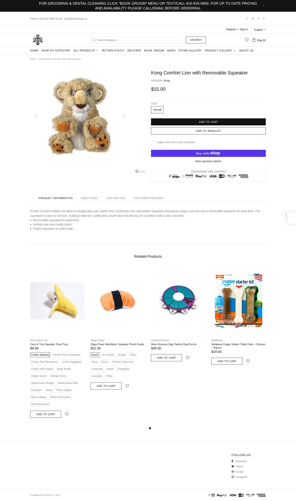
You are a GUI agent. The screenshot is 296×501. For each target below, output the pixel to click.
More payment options (208, 161)
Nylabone (216, 340)
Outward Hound (160, 340)
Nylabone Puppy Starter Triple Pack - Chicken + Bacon (238, 346)
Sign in (244, 29)
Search (196, 39)
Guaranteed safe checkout (208, 171)
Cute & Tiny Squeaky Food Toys (49, 344)
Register (231, 29)
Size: (154, 103)
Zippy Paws (97, 340)
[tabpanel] (178, 318)
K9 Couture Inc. (38, 40)
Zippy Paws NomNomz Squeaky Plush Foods (117, 344)
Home (33, 59)
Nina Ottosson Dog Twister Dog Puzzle (174, 344)
